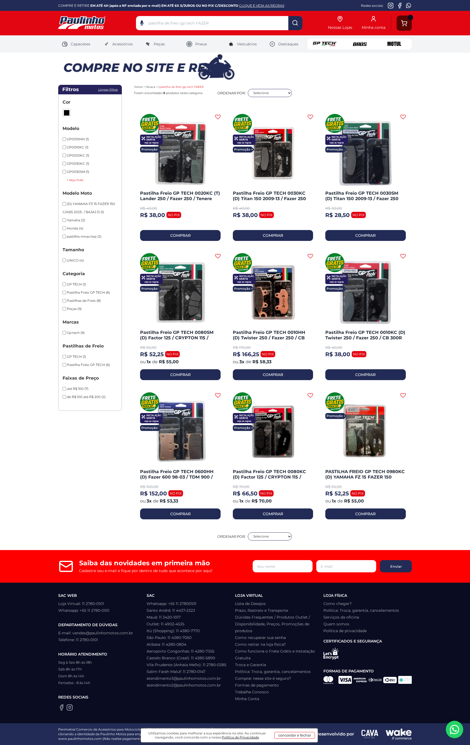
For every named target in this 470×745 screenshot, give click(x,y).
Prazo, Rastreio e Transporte (261, 610)
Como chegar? (337, 603)
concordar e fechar (294, 735)
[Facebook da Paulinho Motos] (400, 5)
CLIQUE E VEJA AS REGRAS (261, 6)
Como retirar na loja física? (260, 644)
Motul (394, 44)
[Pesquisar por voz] (141, 24)
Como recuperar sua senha (260, 637)
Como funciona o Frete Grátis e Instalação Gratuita (275, 654)
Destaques (288, 44)
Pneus (201, 44)
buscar (295, 23)
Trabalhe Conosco (252, 692)
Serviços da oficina (341, 617)
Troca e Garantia (250, 664)
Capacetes (80, 44)
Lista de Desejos (250, 603)
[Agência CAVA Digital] (370, 734)
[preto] (66, 113)
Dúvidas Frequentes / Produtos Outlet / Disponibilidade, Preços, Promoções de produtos (272, 624)
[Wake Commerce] (399, 734)
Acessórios (122, 44)
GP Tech (324, 44)
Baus (359, 44)
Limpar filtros (108, 89)
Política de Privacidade (240, 737)
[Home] (97, 23)
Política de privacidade (345, 630)
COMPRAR (180, 235)
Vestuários (247, 44)
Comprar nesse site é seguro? (263, 678)
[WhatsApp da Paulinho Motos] (409, 5)
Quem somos (336, 624)
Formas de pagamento (257, 685)
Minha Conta (247, 698)
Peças (159, 44)
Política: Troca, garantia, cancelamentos (273, 671)
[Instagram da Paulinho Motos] (391, 5)
